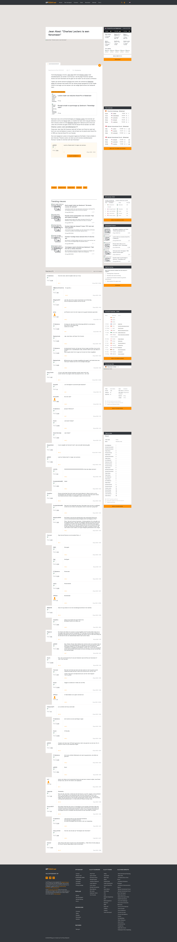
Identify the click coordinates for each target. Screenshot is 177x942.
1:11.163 (115, 44)
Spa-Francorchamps (121, 349)
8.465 (57, 341)
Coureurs (76, 2)
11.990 (51, 847)
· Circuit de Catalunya (122, 900)
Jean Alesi (70, 75)
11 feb (106, 128)
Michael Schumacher (109, 447)
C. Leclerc (125, 43)
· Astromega (106, 891)
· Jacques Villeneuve (94, 881)
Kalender (94, 2)
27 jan (106, 115)
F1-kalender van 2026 (53, 889)
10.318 (51, 280)
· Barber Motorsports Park (123, 897)
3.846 (57, 437)
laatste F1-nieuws (65, 882)
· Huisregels (78, 881)
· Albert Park (120, 875)
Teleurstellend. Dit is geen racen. (114, 281)
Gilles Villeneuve (121, 338)
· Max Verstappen (79, 897)
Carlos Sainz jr (108, 495)
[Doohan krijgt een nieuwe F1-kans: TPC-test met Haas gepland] (57, 226)
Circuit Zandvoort (121, 353)
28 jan (106, 117)
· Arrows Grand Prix (107, 885)
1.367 (51, 377)
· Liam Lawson (92, 885)
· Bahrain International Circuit (124, 889)
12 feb (106, 130)
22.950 (58, 425)
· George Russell (93, 879)
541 (51, 811)
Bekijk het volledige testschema (117, 148)
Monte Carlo (120, 341)
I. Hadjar (114, 113)
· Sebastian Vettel (93, 893)
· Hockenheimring (121, 924)
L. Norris (125, 37)
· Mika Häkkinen (92, 889)
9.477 (57, 304)
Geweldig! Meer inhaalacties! (113, 273)
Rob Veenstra (78, 70)
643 (57, 474)
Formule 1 (59, 75)
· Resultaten (78, 917)
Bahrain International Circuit (115, 126)
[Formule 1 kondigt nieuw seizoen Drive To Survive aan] (57, 237)
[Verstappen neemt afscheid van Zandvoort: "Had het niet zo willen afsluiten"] (57, 247)
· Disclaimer (78, 883)
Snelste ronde (126, 41)
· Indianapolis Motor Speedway (124, 929)
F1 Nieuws (54, 187)
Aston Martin (112, 388)
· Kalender (77, 919)
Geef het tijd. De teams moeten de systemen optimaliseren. (115, 278)
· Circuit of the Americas (122, 906)
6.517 (51, 612)
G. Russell (116, 37)
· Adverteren (78, 879)
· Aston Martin (106, 889)
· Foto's (77, 901)
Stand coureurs (109, 200)
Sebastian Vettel (72, 122)
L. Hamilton (115, 122)
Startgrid (125, 34)
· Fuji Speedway (120, 918)
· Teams (77, 913)
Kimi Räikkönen (108, 445)
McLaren (120, 213)
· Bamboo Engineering (108, 897)
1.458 (57, 522)
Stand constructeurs (122, 200)
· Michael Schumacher (94, 887)
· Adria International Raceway (124, 873)
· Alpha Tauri (106, 877)
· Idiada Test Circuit (121, 927)
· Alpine (105, 879)
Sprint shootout (107, 42)
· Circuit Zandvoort (121, 910)
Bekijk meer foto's (117, 56)
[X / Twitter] (50, 878)
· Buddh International (122, 898)
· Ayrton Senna (92, 875)
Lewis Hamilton (112, 211)
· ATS (104, 893)
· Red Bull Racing (79, 899)
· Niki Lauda (91, 891)
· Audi (104, 895)
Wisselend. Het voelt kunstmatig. (114, 275)
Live (129, 128)
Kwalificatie (116, 41)
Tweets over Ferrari (111, 502)
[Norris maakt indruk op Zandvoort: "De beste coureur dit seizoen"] (57, 205)
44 (57, 389)
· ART (104, 887)
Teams (81, 2)
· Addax (105, 873)
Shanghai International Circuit (123, 326)
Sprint (115, 34)
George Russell (112, 209)
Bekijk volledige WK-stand (117, 220)
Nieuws (60, 2)
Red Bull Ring (120, 345)
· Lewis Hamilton (93, 883)
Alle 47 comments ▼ (74, 155)
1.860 (57, 401)
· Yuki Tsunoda (92, 895)
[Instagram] (54, 878)
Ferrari (70, 81)
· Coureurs (77, 911)
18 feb (106, 139)
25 (129, 247)
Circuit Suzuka (120, 328)
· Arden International (107, 883)
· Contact (77, 873)
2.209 (57, 564)
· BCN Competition (107, 900)
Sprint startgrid (117, 34)
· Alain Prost (92, 873)
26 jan (106, 113)
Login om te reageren (97, 271)
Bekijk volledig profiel (117, 408)
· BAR (104, 898)
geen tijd (116, 38)
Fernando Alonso (108, 452)
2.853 (57, 486)
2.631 (51, 540)
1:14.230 (125, 44)
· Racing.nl (77, 929)
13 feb (106, 133)
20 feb (106, 144)
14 (129, 233)
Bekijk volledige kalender (117, 358)
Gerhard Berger (108, 490)
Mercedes (121, 204)
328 (51, 796)
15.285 (57, 588)
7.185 (57, 292)
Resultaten (87, 2)
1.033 (57, 552)
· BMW (104, 904)
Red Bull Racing (55, 887)
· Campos (105, 910)
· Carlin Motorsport (107, 912)
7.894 (57, 150)
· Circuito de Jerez (121, 912)
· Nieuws (77, 895)
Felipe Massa (107, 450)
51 (50, 784)
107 (51, 711)
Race (124, 34)
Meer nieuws (117, 59)
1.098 (57, 835)
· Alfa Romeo (106, 875)
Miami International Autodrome (123, 334)
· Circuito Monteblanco (122, 914)
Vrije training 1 (108, 34)
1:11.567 (106, 45)
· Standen (77, 915)
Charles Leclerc (83, 75)
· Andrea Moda (106, 881)
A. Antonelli (107, 36)
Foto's (99, 2)
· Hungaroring (120, 926)
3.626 (51, 498)
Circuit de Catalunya (113, 111)
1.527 (57, 316)
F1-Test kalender (57, 893)
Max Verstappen (68, 2)
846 (51, 636)
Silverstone (120, 347)
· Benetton (105, 902)
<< (53, 63)
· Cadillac (105, 908)
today (51, 2)
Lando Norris (111, 213)
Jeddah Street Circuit (121, 332)
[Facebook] (47, 878)
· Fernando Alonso (93, 877)
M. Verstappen (116, 115)
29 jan (106, 119)
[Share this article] (99, 65)
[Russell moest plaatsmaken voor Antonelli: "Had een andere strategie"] (57, 216)
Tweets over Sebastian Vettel (113, 404)
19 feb (106, 141)
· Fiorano (119, 916)
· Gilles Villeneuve (121, 920)
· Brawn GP (105, 906)
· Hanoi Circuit (120, 922)
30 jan (106, 122)
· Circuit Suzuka (120, 908)
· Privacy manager (79, 885)
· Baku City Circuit (121, 895)
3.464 (51, 449)
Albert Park (120, 324)
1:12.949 (107, 37)
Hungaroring (120, 351)
